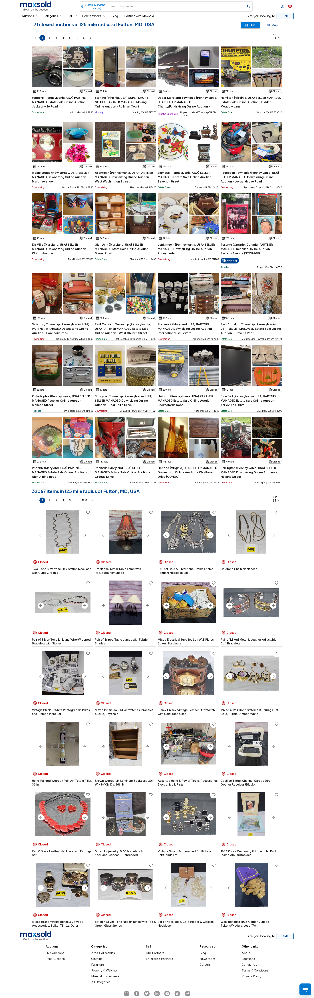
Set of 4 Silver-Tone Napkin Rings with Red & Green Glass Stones (125, 923)
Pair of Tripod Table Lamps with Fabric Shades (121, 641)
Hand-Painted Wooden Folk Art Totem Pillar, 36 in (62, 782)
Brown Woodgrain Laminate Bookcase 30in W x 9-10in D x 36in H (124, 782)
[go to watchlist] (290, 6)
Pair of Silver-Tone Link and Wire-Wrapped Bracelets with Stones (61, 641)
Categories (50, 16)
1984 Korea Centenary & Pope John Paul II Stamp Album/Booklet (249, 853)
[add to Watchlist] (88, 512)
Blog (115, 16)
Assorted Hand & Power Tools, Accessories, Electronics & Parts (188, 782)
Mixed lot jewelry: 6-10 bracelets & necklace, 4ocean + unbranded (119, 853)
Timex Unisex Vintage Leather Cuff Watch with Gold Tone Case (186, 712)
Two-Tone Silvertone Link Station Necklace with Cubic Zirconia (61, 571)
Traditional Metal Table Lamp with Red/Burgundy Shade (118, 571)
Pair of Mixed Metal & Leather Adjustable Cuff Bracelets (249, 641)
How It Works (91, 16)
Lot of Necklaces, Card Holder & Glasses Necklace (186, 923)
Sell (70, 16)
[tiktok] (177, 993)
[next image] (85, 535)
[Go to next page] (91, 38)
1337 (84, 500)
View (275, 34)
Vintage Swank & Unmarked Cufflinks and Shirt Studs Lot (186, 853)
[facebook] (136, 993)
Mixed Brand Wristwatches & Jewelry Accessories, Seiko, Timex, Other (57, 923)
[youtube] (167, 993)
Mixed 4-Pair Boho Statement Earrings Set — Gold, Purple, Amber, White (251, 712)
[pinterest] (187, 993)
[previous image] (41, 535)
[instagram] (126, 993)
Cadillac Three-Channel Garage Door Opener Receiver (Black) (246, 782)
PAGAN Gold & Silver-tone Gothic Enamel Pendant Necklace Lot (186, 571)
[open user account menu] (282, 6)
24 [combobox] (274, 38)
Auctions (28, 16)
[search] (248, 6)
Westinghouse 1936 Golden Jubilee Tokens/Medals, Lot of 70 (245, 923)
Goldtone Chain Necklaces (239, 569)
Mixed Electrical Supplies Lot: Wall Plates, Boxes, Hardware (186, 641)
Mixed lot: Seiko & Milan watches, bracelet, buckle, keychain (124, 712)
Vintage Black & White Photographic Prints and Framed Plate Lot (61, 712)
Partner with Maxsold (139, 16)
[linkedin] (157, 993)
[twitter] (146, 993)
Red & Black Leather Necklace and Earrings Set (61, 853)
